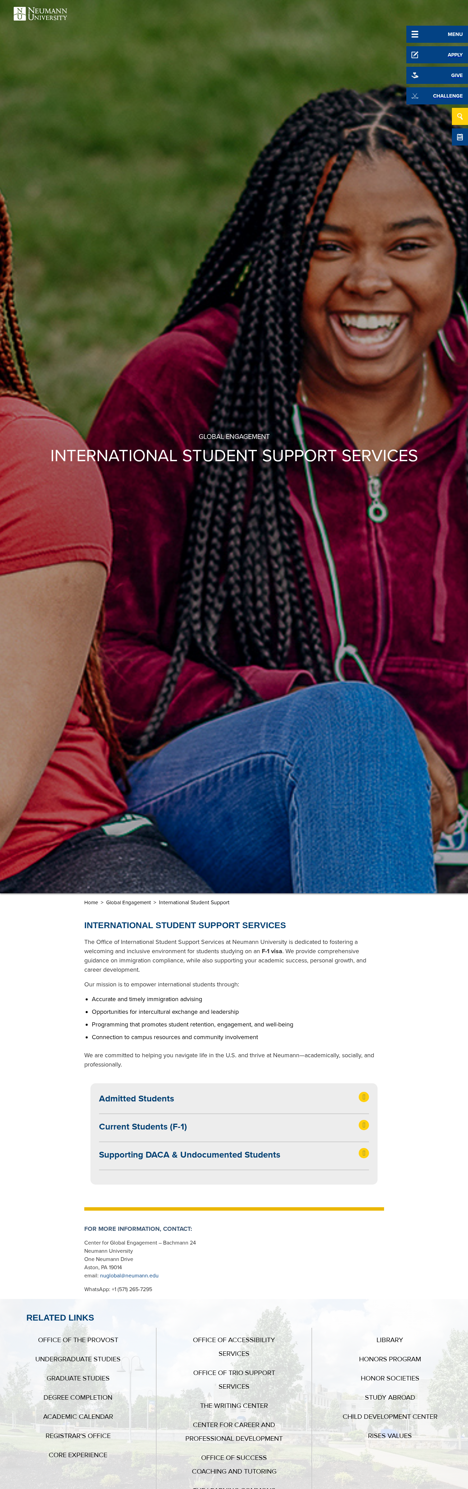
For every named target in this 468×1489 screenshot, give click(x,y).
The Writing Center (234, 1406)
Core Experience (78, 1455)
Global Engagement (128, 902)
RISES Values (390, 1436)
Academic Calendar (78, 1417)
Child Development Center (390, 1417)
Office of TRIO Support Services (234, 1380)
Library (390, 1340)
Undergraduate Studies (78, 1359)
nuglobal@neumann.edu (129, 1275)
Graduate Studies (78, 1378)
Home (91, 902)
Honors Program (390, 1359)
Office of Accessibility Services (234, 1347)
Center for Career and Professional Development (234, 1432)
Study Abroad (390, 1397)
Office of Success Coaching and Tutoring (234, 1465)
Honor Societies (390, 1378)
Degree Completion (78, 1397)
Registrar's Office (78, 1436)
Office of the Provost (78, 1340)
